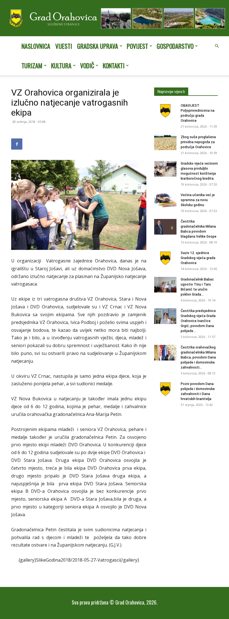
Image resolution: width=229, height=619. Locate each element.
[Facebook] (16, 144)
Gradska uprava (97, 46)
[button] (216, 46)
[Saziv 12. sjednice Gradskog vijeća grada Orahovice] (165, 258)
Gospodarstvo (175, 46)
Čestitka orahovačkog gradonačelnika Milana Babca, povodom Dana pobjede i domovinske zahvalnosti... (198, 357)
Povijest (137, 46)
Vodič (87, 65)
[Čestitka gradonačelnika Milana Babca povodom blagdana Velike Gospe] (165, 227)
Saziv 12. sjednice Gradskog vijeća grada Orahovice (198, 258)
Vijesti (63, 46)
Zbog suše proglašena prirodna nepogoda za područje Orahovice (198, 142)
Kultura (61, 65)
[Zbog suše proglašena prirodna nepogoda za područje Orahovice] (165, 142)
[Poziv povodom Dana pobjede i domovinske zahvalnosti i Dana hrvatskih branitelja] (165, 389)
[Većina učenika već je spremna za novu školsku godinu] (165, 200)
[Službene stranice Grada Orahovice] (114, 18)
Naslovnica (36, 46)
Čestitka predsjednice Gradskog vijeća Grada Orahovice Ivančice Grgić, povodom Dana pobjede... (198, 321)
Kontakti (114, 65)
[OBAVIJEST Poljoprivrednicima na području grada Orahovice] (165, 111)
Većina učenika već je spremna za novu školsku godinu (198, 200)
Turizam (32, 65)
